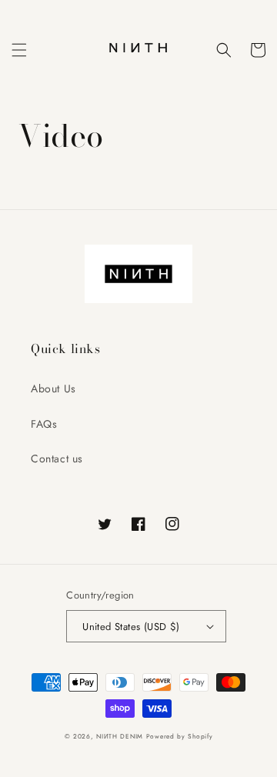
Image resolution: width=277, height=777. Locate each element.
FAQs (44, 424)
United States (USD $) (130, 626)
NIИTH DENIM (119, 736)
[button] (19, 50)
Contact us (57, 458)
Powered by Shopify (179, 736)
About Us (53, 388)
